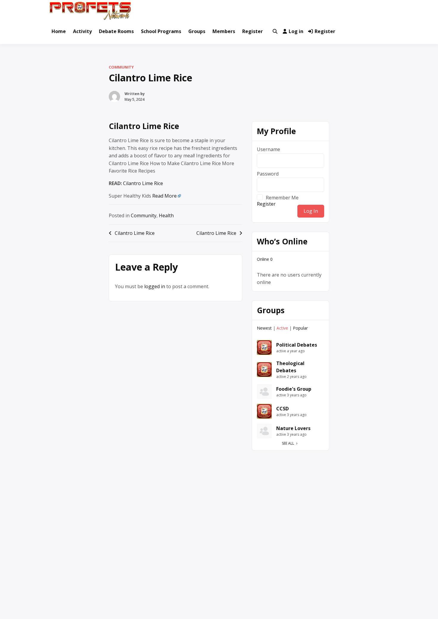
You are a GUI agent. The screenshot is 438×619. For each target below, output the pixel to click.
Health (166, 215)
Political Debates (296, 345)
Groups (196, 31)
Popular (300, 328)
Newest (264, 328)
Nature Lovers (293, 428)
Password (268, 173)
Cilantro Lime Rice (144, 126)
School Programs (161, 31)
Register (252, 31)
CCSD (282, 408)
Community (121, 67)
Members (223, 31)
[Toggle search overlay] (275, 31)
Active (282, 328)
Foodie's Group (293, 389)
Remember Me (282, 197)
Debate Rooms (116, 31)
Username (268, 149)
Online (265, 259)
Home (59, 31)
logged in (154, 286)
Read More (164, 196)
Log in (296, 31)
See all (288, 443)
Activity (82, 31)
